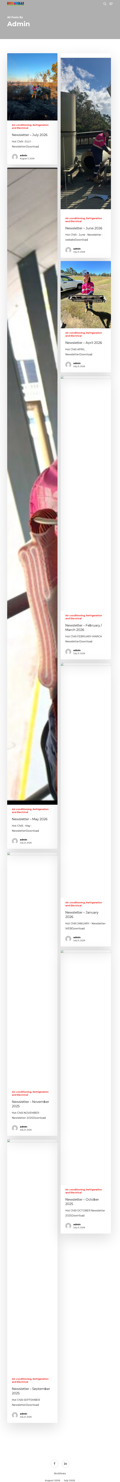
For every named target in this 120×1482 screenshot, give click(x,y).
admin (23, 155)
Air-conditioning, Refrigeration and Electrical (30, 126)
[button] (111, 3)
